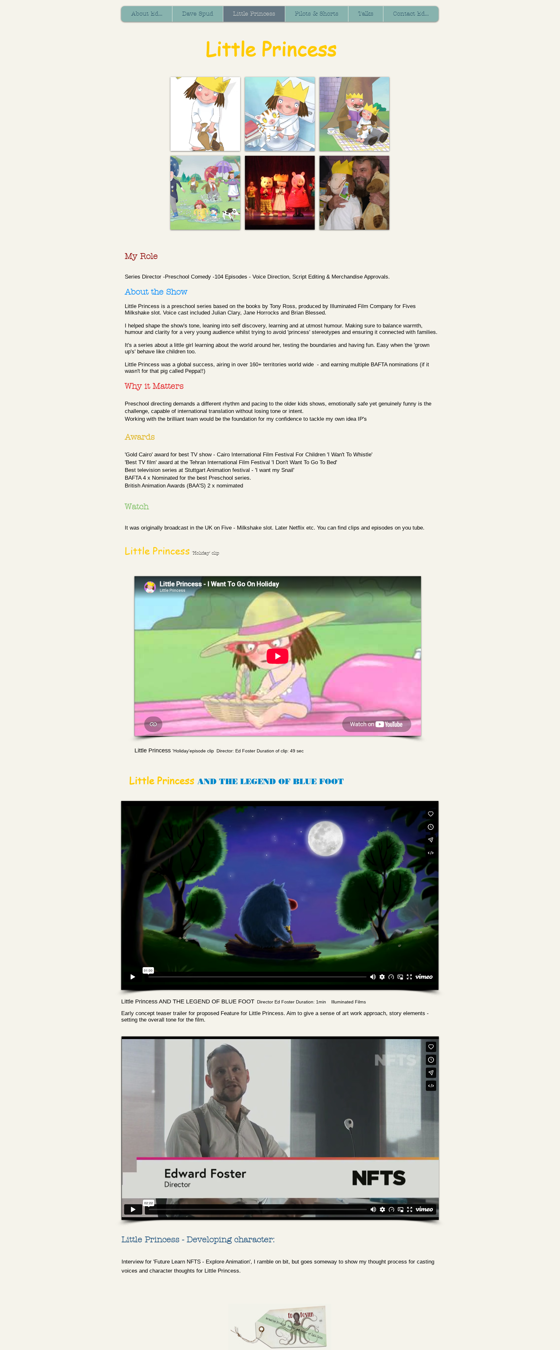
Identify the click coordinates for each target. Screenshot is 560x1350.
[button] (205, 114)
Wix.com (222, 1301)
